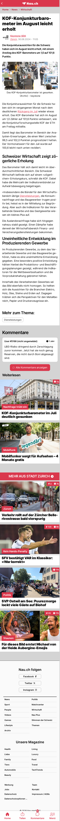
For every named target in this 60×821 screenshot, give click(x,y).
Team (34, 785)
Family (7, 759)
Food (34, 759)
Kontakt (35, 789)
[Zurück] (1, 3)
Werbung (8, 785)
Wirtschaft (26, 9)
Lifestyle (8, 725)
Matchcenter (38, 704)
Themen (35, 725)
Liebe (7, 754)
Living (35, 749)
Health (7, 749)
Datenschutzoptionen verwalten (16, 798)
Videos (7, 715)
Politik (35, 699)
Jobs (6, 789)
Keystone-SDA (18, 35)
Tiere (6, 764)
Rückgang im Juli (28, 111)
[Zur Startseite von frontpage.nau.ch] (30, 3)
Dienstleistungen (29, 195)
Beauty (7, 775)
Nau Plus (36, 715)
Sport (7, 704)
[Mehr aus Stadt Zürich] (30, 476)
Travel (35, 764)
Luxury (35, 754)
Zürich (13, 39)
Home (5, 9)
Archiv (7, 730)
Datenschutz (10, 794)
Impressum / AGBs (41, 794)
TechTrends (37, 770)
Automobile (10, 770)
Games (7, 720)
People (7, 710)
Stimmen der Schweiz (42, 720)
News (15, 9)
